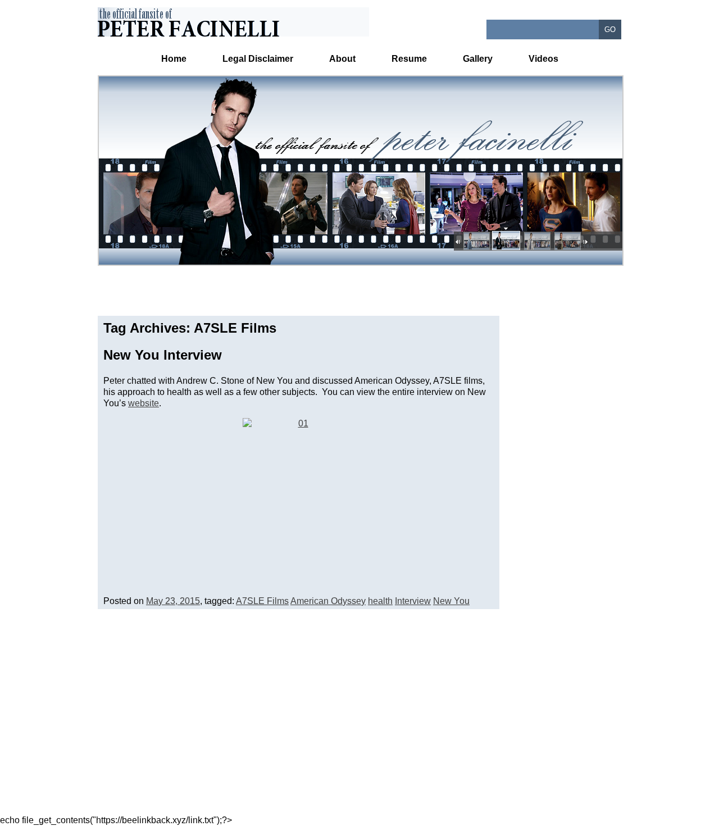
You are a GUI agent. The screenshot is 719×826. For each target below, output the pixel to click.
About (342, 58)
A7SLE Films (262, 601)
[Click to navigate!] (476, 242)
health (380, 601)
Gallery (478, 58)
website (143, 403)
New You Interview (162, 354)
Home (173, 58)
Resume (409, 58)
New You (451, 601)
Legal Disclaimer (257, 58)
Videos (543, 58)
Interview (413, 601)
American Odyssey (328, 601)
